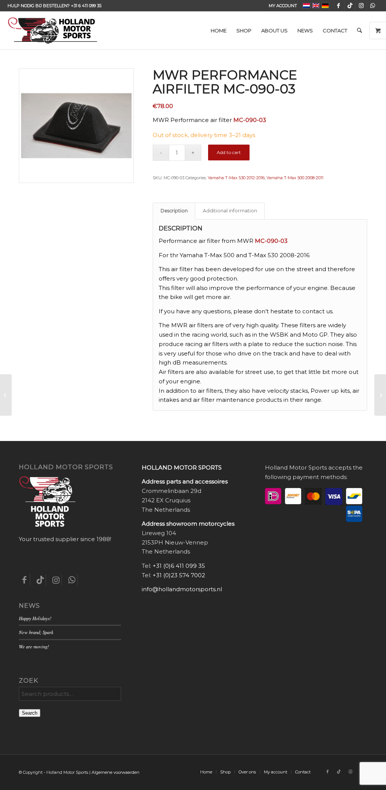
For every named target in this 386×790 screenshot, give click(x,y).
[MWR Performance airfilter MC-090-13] (380, 395)
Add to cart (229, 152)
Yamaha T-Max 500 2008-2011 (295, 177)
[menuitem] (281, 6)
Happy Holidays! (35, 618)
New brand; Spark (36, 632)
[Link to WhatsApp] (372, 5)
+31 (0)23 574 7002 (179, 575)
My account (283, 5)
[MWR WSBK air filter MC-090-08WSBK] (6, 395)
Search (29, 713)
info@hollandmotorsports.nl (182, 589)
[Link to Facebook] (338, 5)
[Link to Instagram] (361, 5)
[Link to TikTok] (350, 5)
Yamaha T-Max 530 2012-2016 (236, 177)
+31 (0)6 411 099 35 (179, 565)
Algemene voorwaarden (115, 772)
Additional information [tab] (230, 211)
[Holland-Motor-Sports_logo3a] (52, 30)
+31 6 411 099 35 (86, 5)
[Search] (359, 30)
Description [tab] (174, 211)
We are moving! (34, 646)
